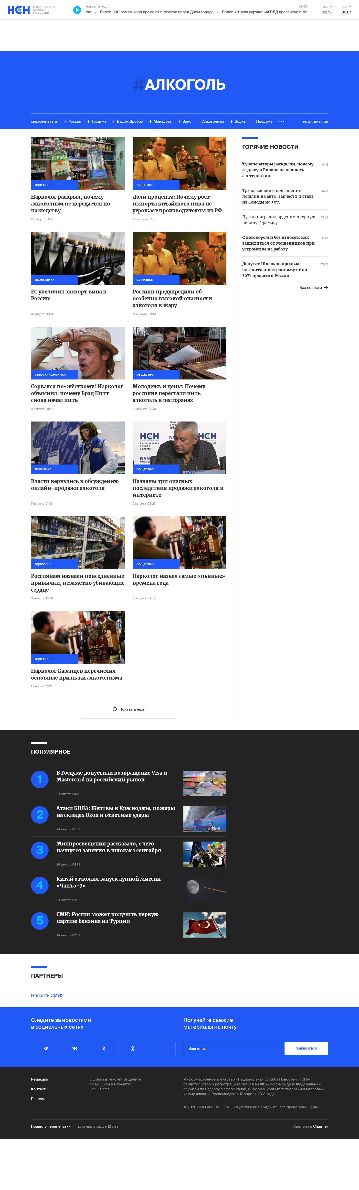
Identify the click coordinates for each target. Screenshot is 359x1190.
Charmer (320, 1126)
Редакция (39, 1079)
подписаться (306, 1048)
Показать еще (132, 709)
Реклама (38, 1098)
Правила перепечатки (51, 1126)
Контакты (39, 1089)
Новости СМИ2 (47, 995)
